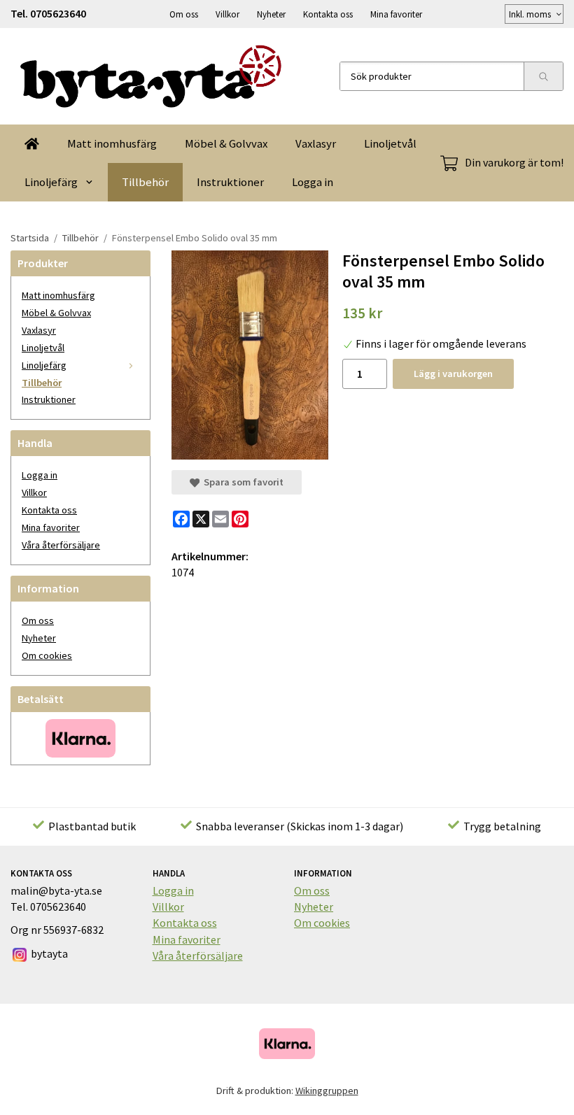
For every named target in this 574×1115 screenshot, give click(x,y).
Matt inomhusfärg (112, 143)
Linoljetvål (390, 143)
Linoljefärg (51, 182)
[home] (31, 144)
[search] (543, 76)
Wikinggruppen (326, 1090)
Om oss (183, 14)
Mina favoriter (396, 14)
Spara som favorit (242, 482)
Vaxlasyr (315, 143)
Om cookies (47, 655)
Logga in (312, 182)
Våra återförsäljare (61, 545)
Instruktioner (230, 182)
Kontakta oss (328, 14)
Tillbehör (145, 182)
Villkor (227, 14)
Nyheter (271, 14)
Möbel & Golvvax (226, 143)
